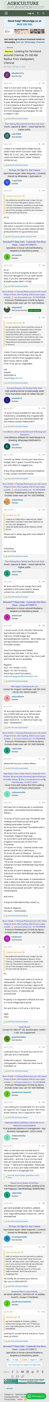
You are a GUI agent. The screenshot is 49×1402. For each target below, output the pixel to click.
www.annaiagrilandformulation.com (21, 676)
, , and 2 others (23, 1176)
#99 (43, 1247)
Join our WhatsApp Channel (30, 42)
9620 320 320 (24, 24)
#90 (43, 625)
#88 (43, 510)
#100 (43, 1312)
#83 (43, 190)
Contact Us (8, 1394)
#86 (43, 408)
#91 (43, 706)
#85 (43, 317)
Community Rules (11, 1397)
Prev (16, 1359)
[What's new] (38, 13)
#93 (43, 802)
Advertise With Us (22, 1394)
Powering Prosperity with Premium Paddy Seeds (24, 388)
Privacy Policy (9, 1399)
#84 (43, 265)
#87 (43, 455)
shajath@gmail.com (13, 378)
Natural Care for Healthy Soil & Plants (24, 1183)
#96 (43, 1102)
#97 (43, 1146)
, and (21, 237)
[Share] (39, 83)
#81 (43, 83)
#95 (43, 1047)
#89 (43, 581)
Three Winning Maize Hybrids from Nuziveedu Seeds (24, 124)
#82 (43, 144)
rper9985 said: (11, 515)
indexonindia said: (13, 1252)
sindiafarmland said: (14, 196)
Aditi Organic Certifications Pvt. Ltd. (24, 686)
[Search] (43, 13)
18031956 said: (11, 1317)
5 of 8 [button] (24, 1359)
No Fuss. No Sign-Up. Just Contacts (24, 170)
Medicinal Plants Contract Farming (24, 1292)
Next (32, 1359)
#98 (43, 1203)
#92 (43, 759)
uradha (9, 66)
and (17, 118)
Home (19, 1399)
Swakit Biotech (24, 1027)
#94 (43, 947)
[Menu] (6, 13)
